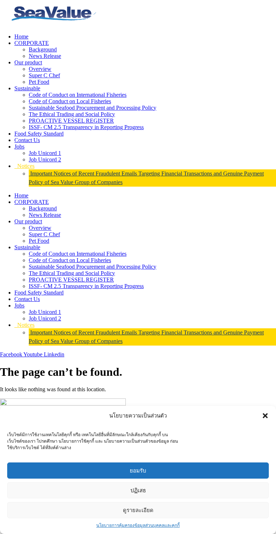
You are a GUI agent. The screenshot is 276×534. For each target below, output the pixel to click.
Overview (40, 69)
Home (21, 36)
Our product (28, 62)
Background (43, 49)
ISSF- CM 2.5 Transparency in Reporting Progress (86, 127)
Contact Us (27, 140)
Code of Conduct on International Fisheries (77, 95)
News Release (45, 56)
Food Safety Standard (39, 134)
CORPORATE (31, 43)
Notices (24, 166)
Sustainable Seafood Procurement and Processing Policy (92, 108)
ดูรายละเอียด (138, 510)
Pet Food (39, 82)
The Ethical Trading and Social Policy (72, 114)
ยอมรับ (138, 470)
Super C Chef (44, 75)
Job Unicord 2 (45, 159)
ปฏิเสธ (138, 490)
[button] (265, 415)
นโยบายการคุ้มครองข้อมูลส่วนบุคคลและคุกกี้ (138, 525)
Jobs (19, 146)
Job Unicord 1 (45, 153)
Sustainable (27, 88)
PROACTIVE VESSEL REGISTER (71, 121)
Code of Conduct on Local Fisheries (70, 101)
